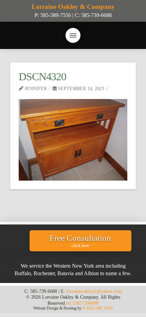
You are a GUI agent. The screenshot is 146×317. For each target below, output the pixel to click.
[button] (73, 35)
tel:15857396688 (82, 303)
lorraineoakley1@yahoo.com (94, 291)
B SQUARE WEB (98, 308)
